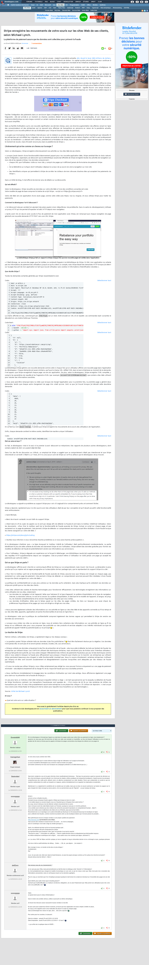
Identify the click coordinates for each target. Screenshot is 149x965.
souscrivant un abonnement (50, 709)
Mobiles (95, 5)
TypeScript (95, 8)
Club (100, 2)
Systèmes (103, 5)
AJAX (33, 8)
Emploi (78, 2)
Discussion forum (133, 94)
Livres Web (85, 10)
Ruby (88, 8)
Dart (54, 8)
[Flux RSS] (142, 11)
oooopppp (15, 796)
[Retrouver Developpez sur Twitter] (145, 11)
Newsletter (68, 2)
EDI (67, 5)
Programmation (74, 5)
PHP (83, 8)
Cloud (32, 5)
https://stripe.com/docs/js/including (20, 535)
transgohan (15, 757)
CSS (50, 8)
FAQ (46, 2)
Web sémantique (106, 8)
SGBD (83, 5)
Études (86, 2)
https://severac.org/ (33, 820)
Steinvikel (15, 776)
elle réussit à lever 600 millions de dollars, (94, 58)
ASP (45, 8)
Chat (59, 2)
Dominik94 (15, 737)
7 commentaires (36, 43)
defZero (15, 865)
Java (54, 5)
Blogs (52, 2)
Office (89, 5)
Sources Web (76, 10)
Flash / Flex (61, 8)
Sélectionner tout (104, 281)
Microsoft (48, 5)
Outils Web (93, 10)
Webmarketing (117, 8)
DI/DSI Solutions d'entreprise (20, 5)
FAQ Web (57, 10)
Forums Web (49, 10)
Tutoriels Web (66, 10)
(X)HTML (126, 8)
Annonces (24, 43)
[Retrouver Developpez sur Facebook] (147, 11)
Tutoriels (38, 2)
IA (37, 5)
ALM (41, 5)
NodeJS (77, 8)
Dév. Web (60, 5)
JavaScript (70, 8)
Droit (93, 2)
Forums (29, 2)
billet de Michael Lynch (20, 691)
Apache (40, 8)
